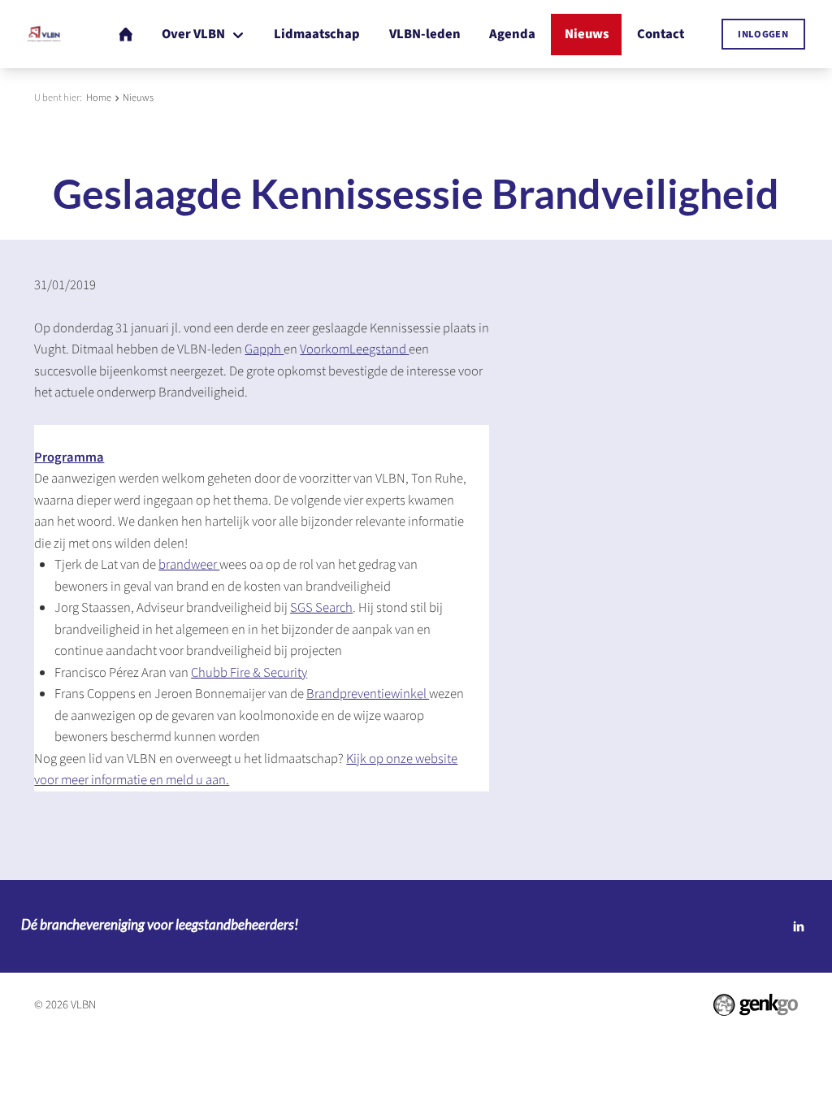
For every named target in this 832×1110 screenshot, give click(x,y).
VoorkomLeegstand (354, 349)
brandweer (188, 565)
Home (98, 97)
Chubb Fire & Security (249, 673)
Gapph (264, 349)
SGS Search (321, 608)
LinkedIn (799, 926)
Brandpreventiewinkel (367, 694)
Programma (69, 457)
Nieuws (138, 97)
